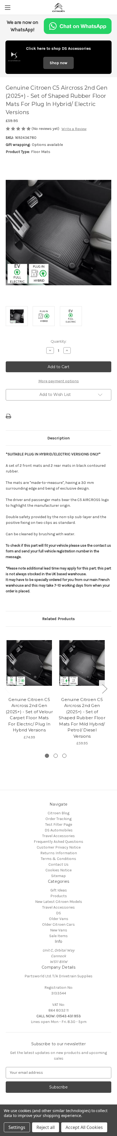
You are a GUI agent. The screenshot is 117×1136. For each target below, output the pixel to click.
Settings (16, 1127)
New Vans (58, 930)
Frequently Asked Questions (58, 841)
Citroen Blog (58, 813)
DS (58, 913)
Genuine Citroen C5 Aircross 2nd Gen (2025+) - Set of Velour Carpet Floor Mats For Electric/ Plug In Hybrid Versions (29, 715)
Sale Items (58, 936)
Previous (7, 688)
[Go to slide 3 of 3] (64, 756)
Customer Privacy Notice (59, 847)
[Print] (8, 416)
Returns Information (58, 853)
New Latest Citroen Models (58, 901)
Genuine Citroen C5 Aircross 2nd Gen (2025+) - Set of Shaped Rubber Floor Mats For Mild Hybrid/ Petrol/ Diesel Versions (82, 718)
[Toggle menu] (7, 7)
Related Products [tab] (58, 618)
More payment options (58, 381)
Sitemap (58, 876)
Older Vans (58, 918)
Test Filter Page (58, 824)
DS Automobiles (59, 830)
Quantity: (59, 341)
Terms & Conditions (58, 858)
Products (58, 896)
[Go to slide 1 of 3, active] (47, 756)
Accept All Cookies (84, 1127)
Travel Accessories (58, 836)
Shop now (58, 63)
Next (104, 688)
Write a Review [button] (74, 129)
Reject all (45, 1127)
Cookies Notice (58, 870)
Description (58, 438)
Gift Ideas (58, 890)
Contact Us (58, 864)
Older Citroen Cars (58, 924)
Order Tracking (58, 818)
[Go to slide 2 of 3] (56, 756)
